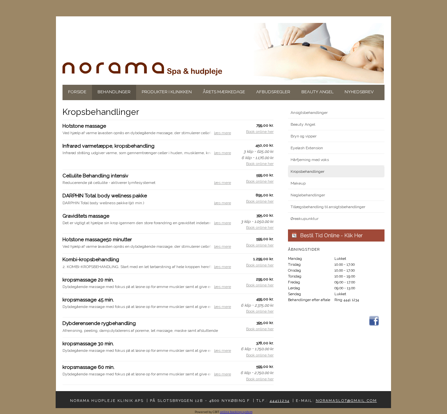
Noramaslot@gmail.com (346, 401)
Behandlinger (114, 91)
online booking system (236, 412)
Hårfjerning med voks (310, 159)
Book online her (260, 132)
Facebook (374, 321)
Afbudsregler (273, 91)
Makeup (298, 183)
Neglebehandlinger (308, 195)
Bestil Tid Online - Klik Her (331, 235)
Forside (77, 91)
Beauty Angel (317, 91)
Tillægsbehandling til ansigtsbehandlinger (328, 207)
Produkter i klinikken (167, 91)
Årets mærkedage (224, 91)
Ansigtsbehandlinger (309, 112)
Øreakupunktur (304, 218)
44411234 (280, 401)
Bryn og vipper (303, 136)
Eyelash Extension (307, 148)
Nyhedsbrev (359, 91)
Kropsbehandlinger (307, 171)
